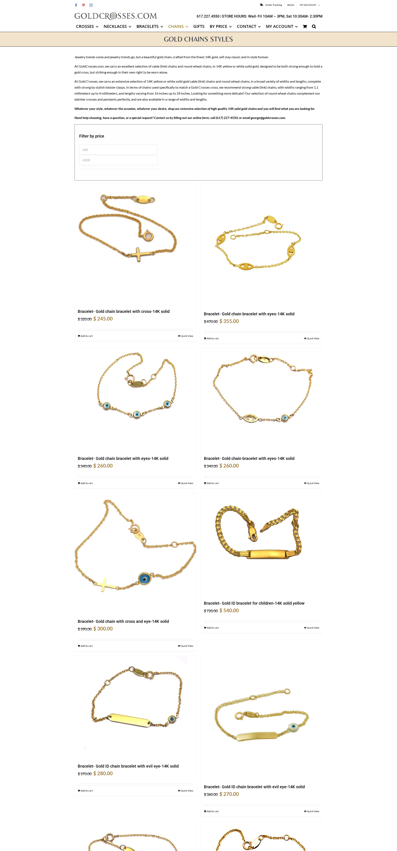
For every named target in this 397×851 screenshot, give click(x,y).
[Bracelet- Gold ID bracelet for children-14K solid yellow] (261, 544)
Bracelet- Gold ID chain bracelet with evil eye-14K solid (128, 766)
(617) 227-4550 (227, 118)
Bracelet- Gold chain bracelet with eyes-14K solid (249, 313)
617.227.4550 (208, 16)
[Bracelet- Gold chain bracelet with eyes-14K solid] (261, 245)
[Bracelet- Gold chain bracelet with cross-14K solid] (135, 244)
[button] (314, 26)
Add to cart (87, 335)
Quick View (187, 335)
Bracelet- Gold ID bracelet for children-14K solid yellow (254, 603)
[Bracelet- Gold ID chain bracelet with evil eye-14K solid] (135, 707)
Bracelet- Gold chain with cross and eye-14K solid (123, 621)
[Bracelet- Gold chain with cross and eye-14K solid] (135, 554)
